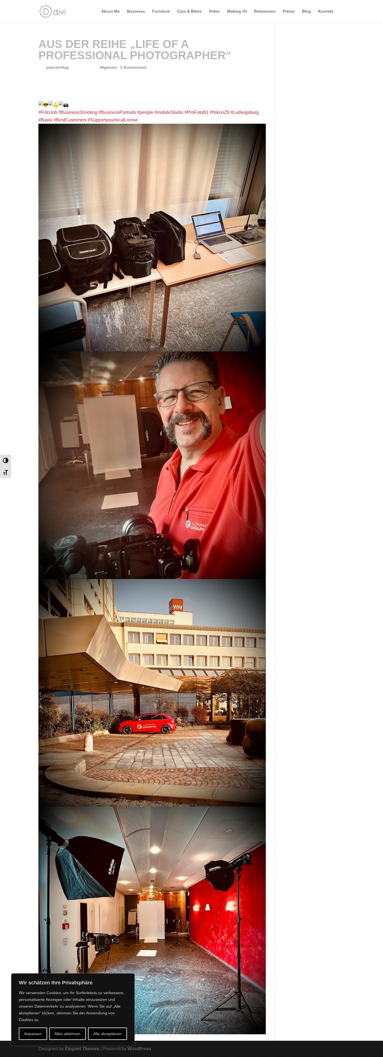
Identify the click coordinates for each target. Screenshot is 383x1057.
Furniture (161, 11)
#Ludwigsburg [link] (244, 112)
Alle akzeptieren (107, 1033)
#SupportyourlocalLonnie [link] (113, 120)
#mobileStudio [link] (168, 112)
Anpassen (33, 1033)
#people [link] (145, 112)
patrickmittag (57, 67)
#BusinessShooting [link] (77, 112)
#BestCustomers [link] (70, 120)
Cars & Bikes (189, 11)
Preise (289, 11)
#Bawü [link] (45, 120)
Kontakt (325, 11)
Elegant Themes (82, 1048)
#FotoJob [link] (47, 112)
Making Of (237, 11)
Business (136, 11)
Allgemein (108, 67)
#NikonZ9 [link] (219, 112)
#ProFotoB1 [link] (196, 112)
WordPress (139, 1048)
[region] (73, 1009)
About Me (110, 11)
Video (214, 11)
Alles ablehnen (67, 1033)
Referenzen (265, 11)
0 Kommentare (133, 67)
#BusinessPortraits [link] (117, 112)
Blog (306, 11)
